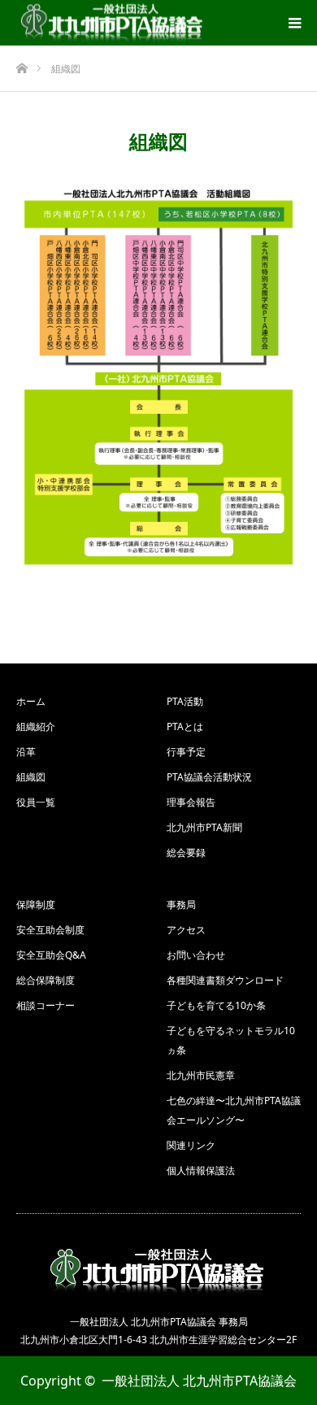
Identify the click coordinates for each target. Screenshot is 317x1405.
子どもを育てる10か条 (216, 1005)
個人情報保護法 (201, 1170)
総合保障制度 (45, 980)
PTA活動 (185, 701)
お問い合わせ (196, 955)
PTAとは (185, 726)
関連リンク (191, 1145)
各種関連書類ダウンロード (225, 980)
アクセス (186, 930)
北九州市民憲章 (201, 1075)
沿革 (26, 752)
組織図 (31, 777)
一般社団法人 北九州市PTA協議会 (199, 1381)
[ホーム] (21, 64)
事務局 (181, 904)
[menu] (294, 23)
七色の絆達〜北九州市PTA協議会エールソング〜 (234, 1110)
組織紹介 (35, 726)
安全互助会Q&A (51, 955)
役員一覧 (35, 802)
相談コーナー (45, 1005)
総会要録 (186, 852)
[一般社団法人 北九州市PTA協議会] (113, 23)
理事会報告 (191, 802)
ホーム (31, 701)
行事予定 (186, 752)
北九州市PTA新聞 (204, 827)
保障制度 (35, 904)
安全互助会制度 (50, 930)
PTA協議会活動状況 (209, 777)
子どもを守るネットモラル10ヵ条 (231, 1040)
